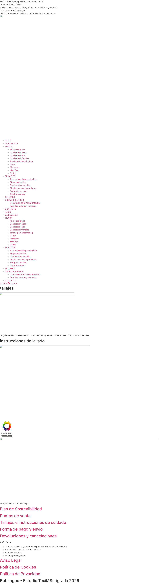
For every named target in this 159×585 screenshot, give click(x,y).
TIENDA (8, 146)
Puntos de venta (15, 515)
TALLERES (10, 197)
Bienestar (14, 167)
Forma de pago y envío (21, 529)
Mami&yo (14, 170)
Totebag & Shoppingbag (21, 161)
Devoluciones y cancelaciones (28, 536)
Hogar (13, 164)
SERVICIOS (10, 176)
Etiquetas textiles (18, 182)
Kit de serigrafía (17, 149)
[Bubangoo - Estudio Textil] (6, 436)
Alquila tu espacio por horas (23, 188)
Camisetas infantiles (19, 158)
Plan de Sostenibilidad (21, 508)
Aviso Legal (10, 560)
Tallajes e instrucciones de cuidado (33, 522)
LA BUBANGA (11, 143)
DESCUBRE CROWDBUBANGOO (25, 203)
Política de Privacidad (20, 573)
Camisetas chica (17, 155)
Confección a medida (20, 185)
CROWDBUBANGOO (14, 200)
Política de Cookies (18, 567)
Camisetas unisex (18, 152)
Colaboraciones (17, 194)
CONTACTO (10, 209)
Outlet (13, 173)
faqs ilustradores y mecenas (23, 206)
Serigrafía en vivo (18, 191)
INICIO (8, 140)
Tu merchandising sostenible (23, 179)
